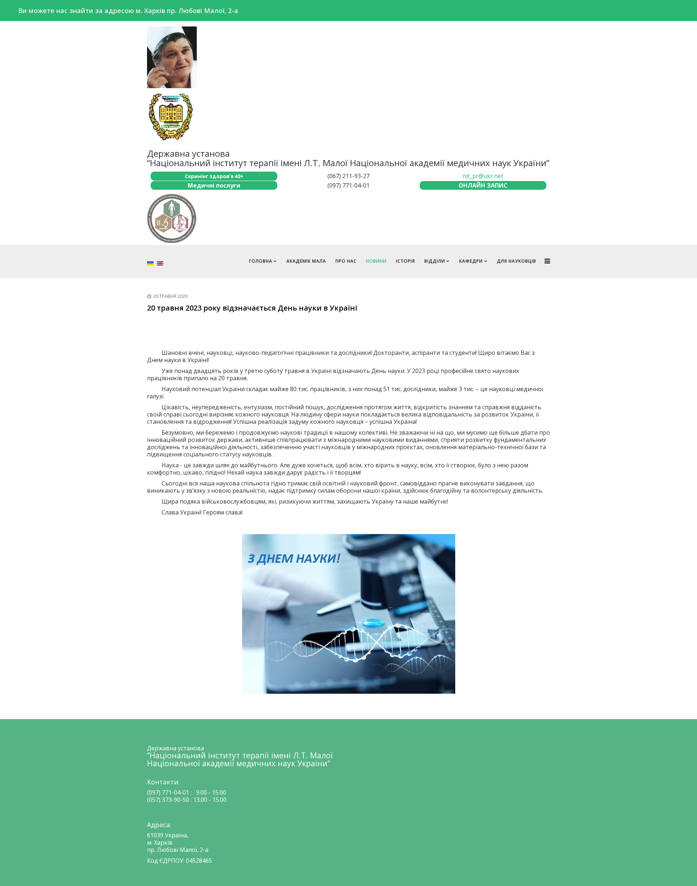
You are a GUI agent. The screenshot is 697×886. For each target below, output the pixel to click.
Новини (376, 261)
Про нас (345, 261)
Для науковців (516, 261)
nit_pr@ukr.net (482, 176)
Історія (405, 261)
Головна (260, 261)
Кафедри (471, 261)
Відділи (434, 261)
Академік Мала (306, 261)
